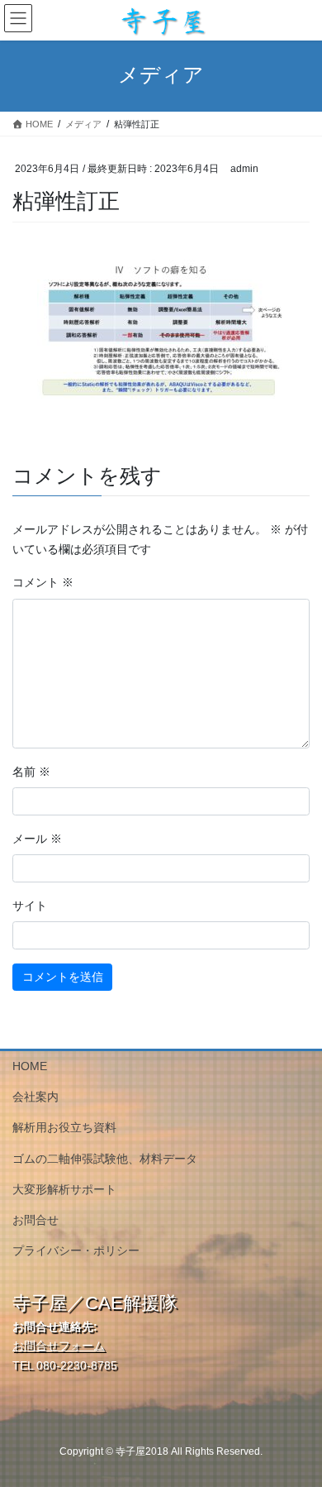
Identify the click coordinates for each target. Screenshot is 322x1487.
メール (37, 838)
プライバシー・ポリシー (76, 1250)
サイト (29, 905)
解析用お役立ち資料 (64, 1127)
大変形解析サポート (64, 1189)
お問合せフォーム (58, 1345)
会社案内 (35, 1096)
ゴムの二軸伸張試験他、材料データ (104, 1158)
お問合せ (35, 1219)
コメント (42, 582)
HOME (29, 1066)
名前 (31, 771)
